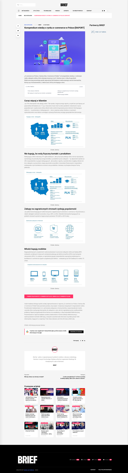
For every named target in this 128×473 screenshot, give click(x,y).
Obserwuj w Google (76, 331)
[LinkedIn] (84, 340)
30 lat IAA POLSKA (29, 431)
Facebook (75, 459)
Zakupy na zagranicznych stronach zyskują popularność (68, 91)
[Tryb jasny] (102, 10)
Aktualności (25, 10)
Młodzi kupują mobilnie (63, 94)
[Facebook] (80, 340)
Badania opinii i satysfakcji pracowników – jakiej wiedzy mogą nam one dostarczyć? (46, 433)
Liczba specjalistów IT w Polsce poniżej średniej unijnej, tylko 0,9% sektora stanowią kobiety (72, 377)
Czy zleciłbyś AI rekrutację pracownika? (61, 432)
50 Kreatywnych (78, 10)
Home (20, 15)
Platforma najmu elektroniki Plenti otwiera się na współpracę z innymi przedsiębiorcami (46, 416)
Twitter (97, 459)
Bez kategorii (28, 15)
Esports (66, 10)
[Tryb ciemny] (107, 10)
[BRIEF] (64, 5)
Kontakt (89, 10)
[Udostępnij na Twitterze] (18, 31)
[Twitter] (82, 340)
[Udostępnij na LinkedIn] (18, 35)
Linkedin (86, 459)
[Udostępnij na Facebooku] (18, 26)
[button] (19, 11)
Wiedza (57, 10)
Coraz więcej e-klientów (33, 90)
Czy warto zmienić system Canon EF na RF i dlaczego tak (78, 399)
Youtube (108, 459)
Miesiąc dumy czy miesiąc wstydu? (34, 376)
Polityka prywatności (105, 469)
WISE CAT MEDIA (29, 470)
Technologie (47, 10)
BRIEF (39, 24)
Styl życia (36, 10)
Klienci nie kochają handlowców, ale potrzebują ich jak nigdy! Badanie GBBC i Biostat (78, 416)
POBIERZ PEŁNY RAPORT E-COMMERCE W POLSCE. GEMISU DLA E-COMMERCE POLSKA (49, 296)
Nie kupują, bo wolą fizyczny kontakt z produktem (39, 93)
